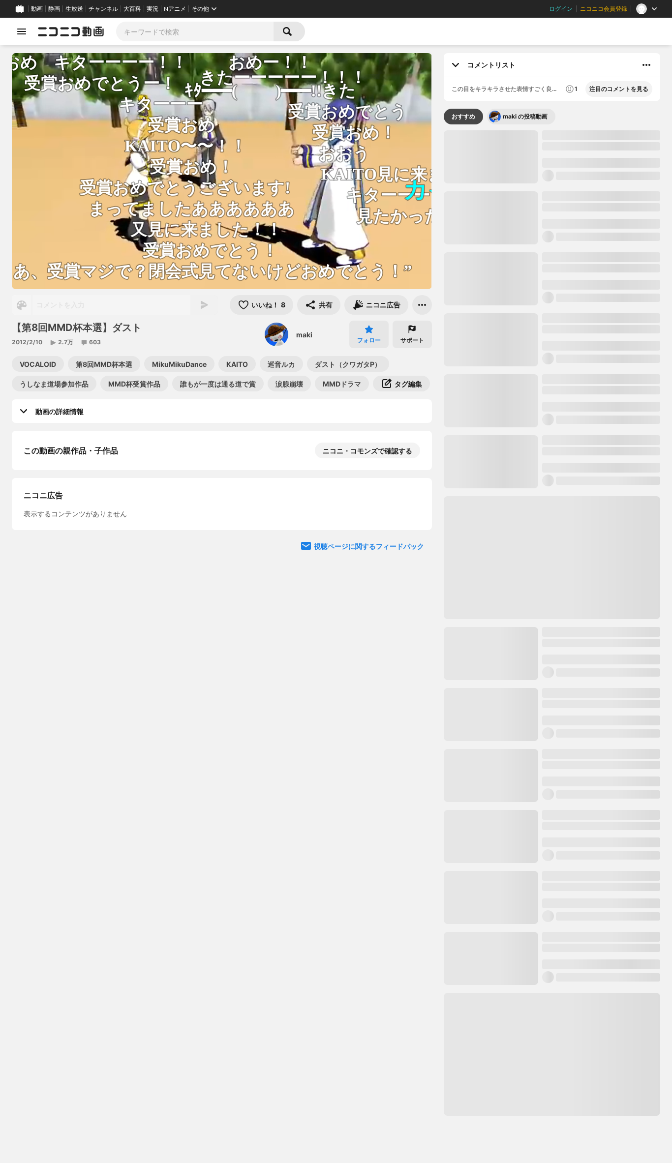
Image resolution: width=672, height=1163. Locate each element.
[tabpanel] (552, 623)
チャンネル (103, 9)
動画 (37, 9)
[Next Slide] (412, 510)
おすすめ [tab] (463, 116)
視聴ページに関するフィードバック (369, 870)
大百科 (132, 9)
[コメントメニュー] (646, 65)
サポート (412, 340)
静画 (54, 9)
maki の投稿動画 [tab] (525, 116)
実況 (152, 9)
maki (304, 334)
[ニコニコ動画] (70, 31)
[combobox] (195, 31)
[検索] (289, 31)
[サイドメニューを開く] (21, 31)
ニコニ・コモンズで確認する (367, 451)
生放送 (74, 9)
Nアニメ (175, 9)
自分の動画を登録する (79, 685)
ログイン (561, 9)
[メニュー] (422, 305)
